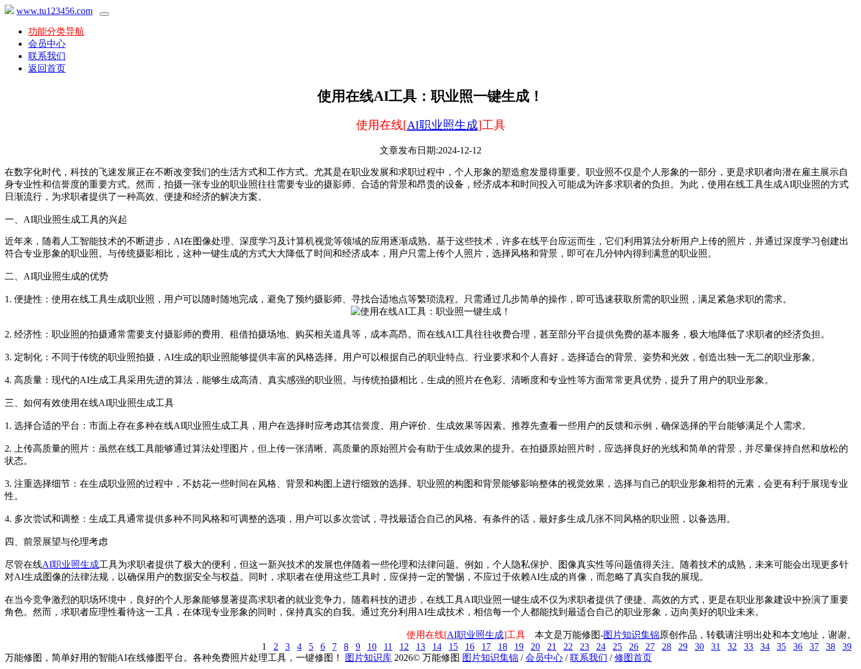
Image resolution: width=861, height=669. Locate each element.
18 (502, 646)
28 (666, 646)
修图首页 (633, 658)
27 (650, 646)
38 (830, 646)
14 (437, 646)
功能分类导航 (56, 31)
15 (453, 646)
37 (814, 646)
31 (715, 646)
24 (601, 646)
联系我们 (47, 56)
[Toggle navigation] (104, 14)
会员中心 (47, 44)
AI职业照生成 (442, 124)
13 (420, 646)
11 (388, 646)
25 (617, 646)
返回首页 (47, 68)
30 (699, 646)
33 (748, 646)
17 (486, 646)
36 (797, 646)
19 (519, 646)
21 (551, 646)
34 (765, 646)
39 (847, 646)
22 (568, 646)
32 (732, 646)
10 (372, 646)
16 (469, 646)
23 (584, 646)
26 (633, 646)
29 (683, 646)
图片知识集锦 (631, 635)
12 (404, 646)
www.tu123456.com (54, 11)
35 (781, 646)
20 (535, 646)
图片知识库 (368, 658)
